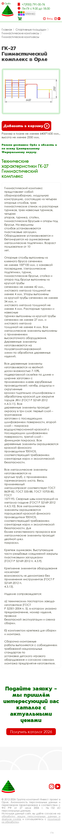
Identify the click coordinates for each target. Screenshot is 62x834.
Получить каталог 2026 (31, 731)
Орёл (7, 3)
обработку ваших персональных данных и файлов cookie (31, 818)
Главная (7, 29)
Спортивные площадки (31, 29)
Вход (50, 18)
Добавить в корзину (23, 126)
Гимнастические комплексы (20, 33)
